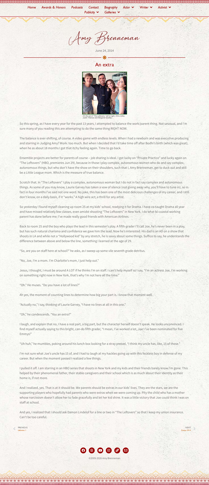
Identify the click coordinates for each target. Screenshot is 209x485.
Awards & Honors (54, 7)
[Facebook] (83, 450)
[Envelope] (126, 450)
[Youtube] (100, 450)
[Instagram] (109, 450)
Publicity (89, 12)
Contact (93, 7)
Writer (144, 7)
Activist (162, 7)
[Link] (117, 450)
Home (32, 7)
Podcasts (77, 7)
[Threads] (92, 450)
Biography (110, 7)
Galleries (110, 12)
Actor (126, 7)
